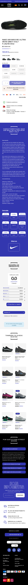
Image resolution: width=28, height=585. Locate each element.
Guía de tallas (22, 97)
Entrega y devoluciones (6, 561)
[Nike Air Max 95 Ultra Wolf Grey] (18, 59)
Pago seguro (6, 558)
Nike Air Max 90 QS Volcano (6, 380)
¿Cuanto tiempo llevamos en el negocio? (12, 468)
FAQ (4, 563)
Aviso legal (17, 563)
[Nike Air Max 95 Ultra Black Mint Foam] (9, 59)
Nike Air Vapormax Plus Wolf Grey (20, 403)
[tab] (14, 448)
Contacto (17, 561)
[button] (19, 5)
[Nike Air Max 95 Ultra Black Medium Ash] (4, 59)
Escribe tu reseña (15, 304)
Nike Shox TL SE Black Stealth (19, 380)
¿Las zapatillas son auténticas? (10, 448)
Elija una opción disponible (17, 83)
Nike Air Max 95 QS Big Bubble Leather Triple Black (20, 357)
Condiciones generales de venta (19, 559)
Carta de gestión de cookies (19, 566)
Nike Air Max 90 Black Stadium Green (6, 425)
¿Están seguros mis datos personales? (12, 472)
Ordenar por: (7, 316)
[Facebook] (9, 550)
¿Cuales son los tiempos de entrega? (11, 464)
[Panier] (25, 5)
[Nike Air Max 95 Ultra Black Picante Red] (14, 59)
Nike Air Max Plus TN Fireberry (6, 403)
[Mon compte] (22, 5)
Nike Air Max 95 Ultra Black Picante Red (6, 357)
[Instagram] (14, 550)
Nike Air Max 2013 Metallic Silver (18, 425)
